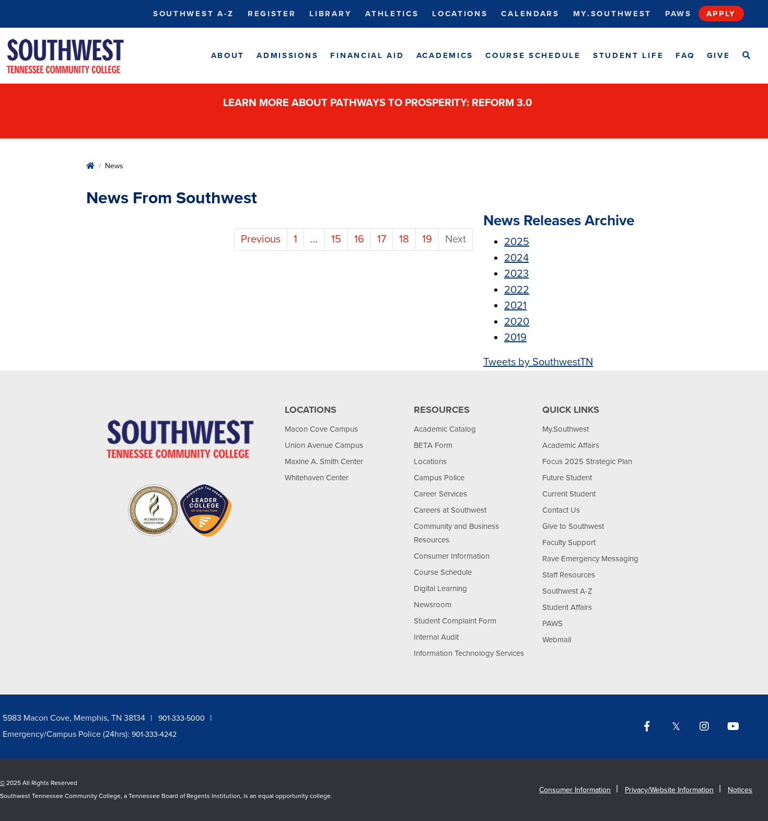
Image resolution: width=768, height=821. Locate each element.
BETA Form (433, 445)
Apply (721, 13)
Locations (459, 13)
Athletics (391, 13)
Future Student (567, 477)
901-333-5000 (181, 718)
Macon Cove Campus (321, 429)
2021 (515, 305)
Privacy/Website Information (669, 789)
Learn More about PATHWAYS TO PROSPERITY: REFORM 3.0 (379, 103)
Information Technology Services (469, 653)
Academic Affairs (570, 445)
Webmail (556, 639)
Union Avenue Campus (324, 445)
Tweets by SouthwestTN (538, 362)
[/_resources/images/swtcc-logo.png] (74, 55)
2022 (516, 290)
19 (427, 239)
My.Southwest (612, 13)
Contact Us (561, 510)
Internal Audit (436, 637)
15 (336, 239)
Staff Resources (568, 575)
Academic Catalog (445, 429)
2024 (516, 258)
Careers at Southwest (450, 510)
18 (404, 239)
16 (359, 239)
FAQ (685, 55)
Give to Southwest (573, 526)
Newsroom (432, 604)
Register (272, 13)
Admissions (287, 55)
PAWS (552, 623)
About (228, 55)
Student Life (628, 55)
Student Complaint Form (455, 621)
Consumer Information (452, 556)
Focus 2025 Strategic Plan (587, 461)
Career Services (440, 494)
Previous (261, 239)
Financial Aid (367, 55)
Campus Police (439, 477)
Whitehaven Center (316, 477)
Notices (740, 789)
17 (381, 239)
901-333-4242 (154, 734)
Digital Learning (440, 588)
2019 (515, 337)
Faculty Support (569, 542)
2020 (516, 322)
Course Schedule (533, 55)
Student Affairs (567, 607)
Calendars (530, 13)
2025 (516, 242)
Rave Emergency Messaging (590, 558)
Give (718, 55)
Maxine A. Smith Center (324, 461)
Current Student (569, 494)
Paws (678, 13)
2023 (516, 274)
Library (330, 13)
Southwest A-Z (193, 13)
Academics (444, 55)
